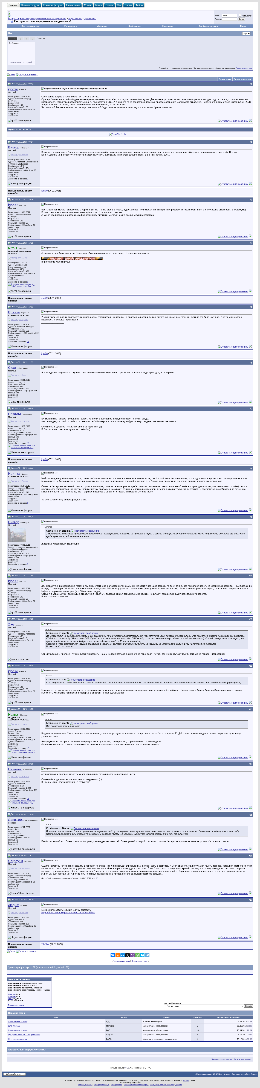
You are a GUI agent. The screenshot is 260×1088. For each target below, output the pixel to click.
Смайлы (12, 996)
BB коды (12, 994)
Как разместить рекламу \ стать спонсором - (232, 1059)
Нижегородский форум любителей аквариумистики (43, 19)
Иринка (14, 312)
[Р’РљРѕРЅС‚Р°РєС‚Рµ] (113, 955)
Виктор (13, 147)
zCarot (186, 1080)
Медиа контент (75, 19)
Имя (217, 15)
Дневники (102, 26)
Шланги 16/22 (14, 1026)
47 (28, 748)
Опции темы (225, 79)
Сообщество (134, 26)
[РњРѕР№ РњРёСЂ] (122, 955)
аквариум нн (116, 1085)
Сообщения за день (208, 26)
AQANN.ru (217, 1074)
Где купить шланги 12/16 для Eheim (24, 1035)
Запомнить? (246, 16)
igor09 (13, 89)
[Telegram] (147, 955)
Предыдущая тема (121, 961)
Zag (11, 624)
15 (28, 443)
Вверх (254, 1074)
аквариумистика (85, 1085)
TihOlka (45, 944)
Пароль (218, 19)
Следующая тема (139, 961)
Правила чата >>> (244, 68)
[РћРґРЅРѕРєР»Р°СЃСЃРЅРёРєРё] (117, 955)
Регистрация (70, 26)
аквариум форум (101, 1085)
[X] (127, 955)
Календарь (167, 26)
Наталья (15, 414)
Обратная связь (203, 1074)
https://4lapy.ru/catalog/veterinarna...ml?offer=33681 (68, 912)
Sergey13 (15, 861)
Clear (12, 368)
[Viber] (132, 955)
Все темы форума (30, 26)
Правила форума (16, 1005)
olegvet (13, 905)
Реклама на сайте (240, 1074)
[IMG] (10, 998)
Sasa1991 (16, 820)
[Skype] (142, 955)
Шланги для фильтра (17, 1039)
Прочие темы (90, 19)
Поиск (243, 26)
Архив (227, 1074)
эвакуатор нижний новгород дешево (166, 1085)
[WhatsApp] (137, 955)
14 (28, 341)
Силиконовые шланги (17, 1021)
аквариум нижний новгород (136, 1085)
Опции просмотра (242, 79)
